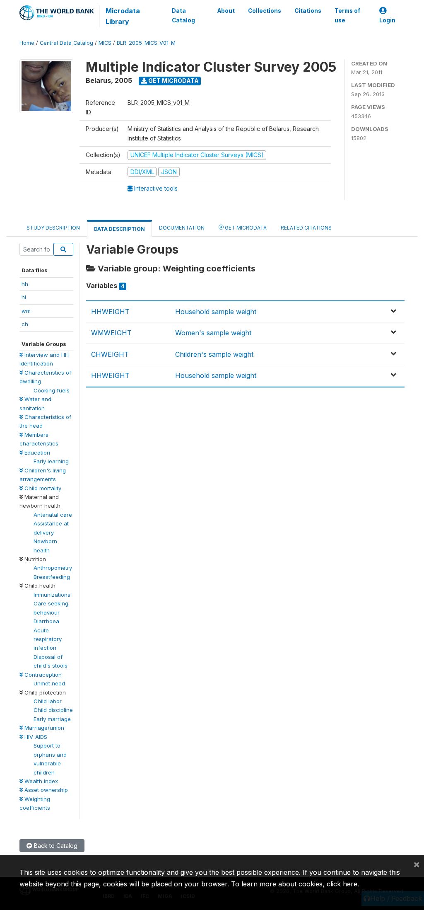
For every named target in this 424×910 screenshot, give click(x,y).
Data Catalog (183, 15)
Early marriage (52, 719)
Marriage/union (43, 727)
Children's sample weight (214, 354)
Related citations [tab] (306, 228)
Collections (264, 10)
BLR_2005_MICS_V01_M (146, 43)
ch (25, 324)
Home (26, 43)
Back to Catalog (54, 845)
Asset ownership (45, 790)
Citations (307, 10)
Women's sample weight (213, 333)
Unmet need (49, 683)
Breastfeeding (52, 577)
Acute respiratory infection (48, 639)
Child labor (48, 701)
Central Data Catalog (66, 43)
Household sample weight (215, 311)
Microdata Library (123, 16)
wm (26, 310)
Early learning (51, 461)
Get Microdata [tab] (245, 228)
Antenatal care (53, 514)
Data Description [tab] (119, 229)
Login (387, 20)
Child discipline (53, 710)
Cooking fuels (52, 390)
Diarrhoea (46, 621)
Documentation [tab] (182, 228)
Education (36, 452)
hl (24, 297)
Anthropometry (53, 567)
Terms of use (347, 15)
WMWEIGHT (111, 333)
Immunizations (52, 594)
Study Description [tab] (53, 228)
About (226, 10)
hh (25, 284)
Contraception (42, 674)
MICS (105, 43)
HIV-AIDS (35, 736)
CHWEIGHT (110, 354)
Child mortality (42, 488)
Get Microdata (173, 80)
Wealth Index (40, 781)
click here (342, 884)
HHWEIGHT (110, 311)
